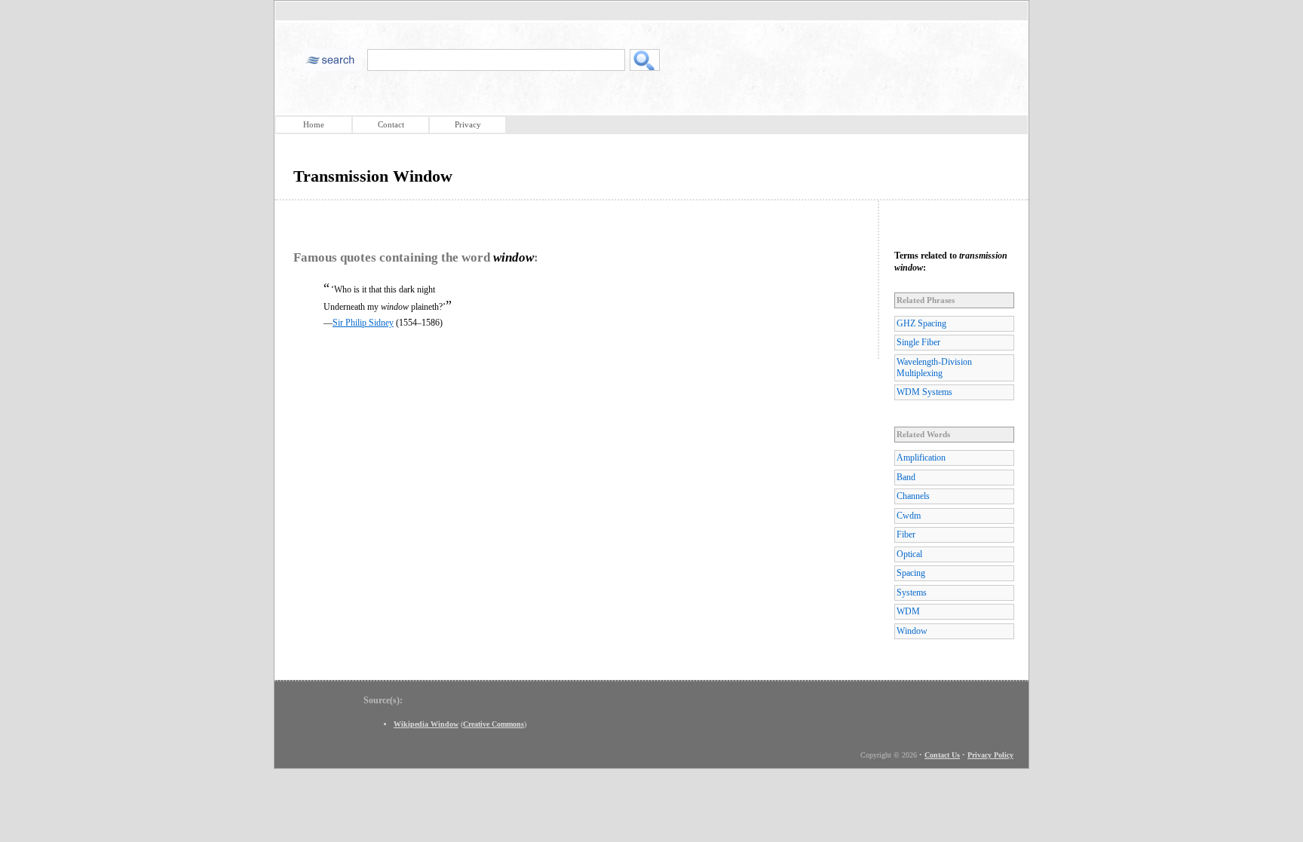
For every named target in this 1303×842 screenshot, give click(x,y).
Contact (391, 124)
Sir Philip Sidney (363, 322)
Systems (912, 592)
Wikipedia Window (426, 724)
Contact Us (942, 755)
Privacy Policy (990, 755)
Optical (909, 554)
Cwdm (909, 515)
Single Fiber (918, 342)
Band (906, 477)
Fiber (906, 534)
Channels (913, 496)
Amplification (921, 457)
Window (912, 631)
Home (313, 124)
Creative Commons (493, 724)
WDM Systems (924, 392)
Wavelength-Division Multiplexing (934, 367)
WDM (908, 611)
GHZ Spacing (921, 323)
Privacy (468, 124)
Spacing (911, 573)
